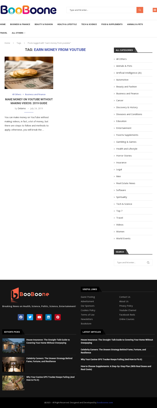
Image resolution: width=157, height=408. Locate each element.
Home (3, 24)
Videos (119, 224)
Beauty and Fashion (126, 86)
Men (118, 176)
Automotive (122, 79)
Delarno (22, 108)
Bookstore (86, 324)
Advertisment (87, 301)
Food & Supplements (112, 24)
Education (121, 121)
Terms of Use (87, 315)
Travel (3, 33)
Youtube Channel (127, 310)
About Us (123, 301)
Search (139, 10)
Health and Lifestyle (126, 148)
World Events (123, 238)
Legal (119, 169)
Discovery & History (127, 107)
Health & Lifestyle (67, 24)
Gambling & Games (126, 141)
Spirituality (121, 196)
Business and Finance (127, 93)
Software (121, 190)
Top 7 (119, 210)
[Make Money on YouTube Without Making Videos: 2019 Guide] (29, 73)
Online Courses (126, 319)
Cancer (119, 100)
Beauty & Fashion (44, 24)
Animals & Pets (135, 24)
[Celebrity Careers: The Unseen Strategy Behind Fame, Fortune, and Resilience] (13, 364)
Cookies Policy (88, 310)
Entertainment (123, 127)
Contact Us (124, 297)
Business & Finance (20, 24)
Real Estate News (125, 183)
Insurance (121, 162)
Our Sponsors (87, 306)
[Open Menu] (155, 10)
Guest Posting (88, 297)
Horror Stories (124, 155)
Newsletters (87, 319)
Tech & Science (89, 24)
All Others (17, 33)
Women (120, 231)
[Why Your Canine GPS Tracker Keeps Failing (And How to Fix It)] (13, 383)
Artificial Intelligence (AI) (129, 72)
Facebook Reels (127, 315)
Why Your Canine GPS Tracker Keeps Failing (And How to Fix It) (111, 359)
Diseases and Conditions (129, 114)
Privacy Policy (126, 306)
